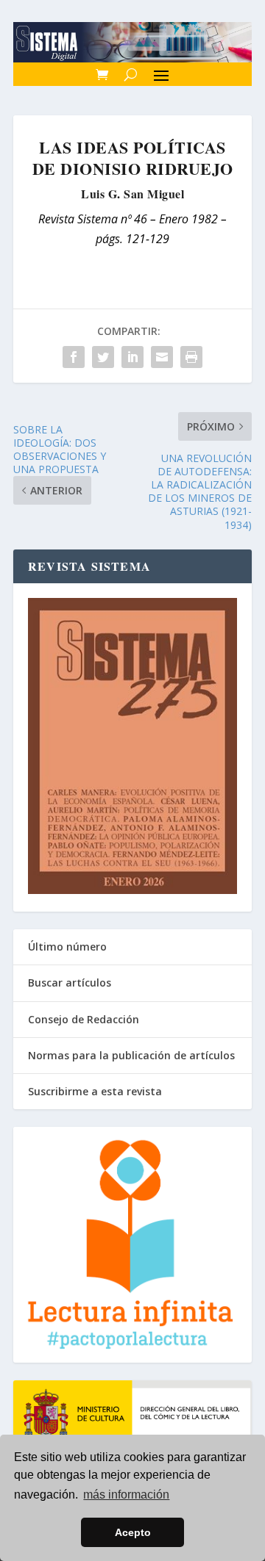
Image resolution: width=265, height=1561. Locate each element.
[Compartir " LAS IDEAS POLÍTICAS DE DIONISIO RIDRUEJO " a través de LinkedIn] (132, 357)
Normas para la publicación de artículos (131, 1055)
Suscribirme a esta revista (95, 1091)
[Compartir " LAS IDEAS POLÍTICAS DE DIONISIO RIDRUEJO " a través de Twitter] (103, 357)
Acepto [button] (133, 1532)
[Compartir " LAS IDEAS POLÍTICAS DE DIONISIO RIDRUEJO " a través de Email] (162, 357)
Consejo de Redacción (83, 1019)
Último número (67, 946)
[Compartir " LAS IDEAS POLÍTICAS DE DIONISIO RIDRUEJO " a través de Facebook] (73, 357)
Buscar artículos (69, 982)
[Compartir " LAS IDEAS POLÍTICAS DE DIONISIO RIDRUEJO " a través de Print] (191, 357)
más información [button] (126, 1494)
